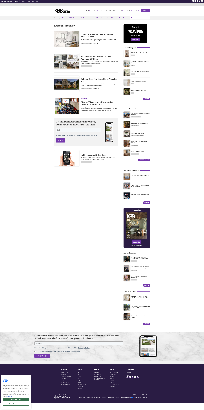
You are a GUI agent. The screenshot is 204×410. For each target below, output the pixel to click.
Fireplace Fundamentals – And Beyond (138, 316)
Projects (104, 10)
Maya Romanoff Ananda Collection (139, 123)
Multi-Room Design (82, 384)
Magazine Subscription (115, 372)
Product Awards (97, 374)
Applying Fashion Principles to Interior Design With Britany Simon (140, 257)
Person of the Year (97, 376)
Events (120, 10)
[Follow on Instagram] (195, 1)
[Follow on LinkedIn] (197, 1)
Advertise (16, 1)
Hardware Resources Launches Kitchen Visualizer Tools (97, 35)
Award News (63, 374)
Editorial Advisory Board (115, 384)
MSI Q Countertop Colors (137, 151)
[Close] (29, 377)
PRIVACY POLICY (145, 397)
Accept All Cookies (16, 399)
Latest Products (144, 160)
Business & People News (86, 43)
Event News (63, 378)
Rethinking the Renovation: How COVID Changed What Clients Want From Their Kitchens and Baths (140, 297)
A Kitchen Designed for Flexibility (139, 53)
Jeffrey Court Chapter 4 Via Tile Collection (139, 142)
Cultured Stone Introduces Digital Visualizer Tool (99, 80)
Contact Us (128, 372)
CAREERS (85, 397)
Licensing (23, 1)
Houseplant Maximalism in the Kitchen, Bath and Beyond (105, 17)
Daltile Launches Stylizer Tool (93, 154)
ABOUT (80, 397)
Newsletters (112, 386)
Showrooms (80, 388)
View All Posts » (64, 372)
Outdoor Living (134, 145)
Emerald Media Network (6, 1)
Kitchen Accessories (135, 116)
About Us (112, 376)
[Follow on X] (200, 1)
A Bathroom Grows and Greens (138, 90)
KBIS (29, 1)
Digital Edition (113, 374)
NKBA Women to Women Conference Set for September (140, 185)
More (136, 10)
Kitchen (133, 55)
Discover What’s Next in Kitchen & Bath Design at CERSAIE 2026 (97, 103)
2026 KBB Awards (74, 17)
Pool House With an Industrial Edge (140, 71)
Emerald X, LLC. (138, 394)
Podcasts (63, 380)
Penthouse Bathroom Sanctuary (138, 81)
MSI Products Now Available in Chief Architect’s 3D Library (96, 57)
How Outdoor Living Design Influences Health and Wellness (140, 307)
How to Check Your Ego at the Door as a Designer (140, 276)
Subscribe (146, 10)
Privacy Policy (9, 396)
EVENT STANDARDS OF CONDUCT (111, 397)
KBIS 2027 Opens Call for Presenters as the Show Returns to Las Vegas (140, 195)
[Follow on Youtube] (202, 1)
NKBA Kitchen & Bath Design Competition (100, 379)
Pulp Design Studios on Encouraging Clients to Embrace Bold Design (140, 267)
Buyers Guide (113, 382)
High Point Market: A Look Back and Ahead (140, 176)
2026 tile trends (85, 17)
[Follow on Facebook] (193, 1)
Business (79, 376)
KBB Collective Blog (65, 382)
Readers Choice (97, 372)
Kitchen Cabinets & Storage (137, 135)
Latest (87, 10)
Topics (95, 10)
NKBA (37, 1)
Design (79, 378)
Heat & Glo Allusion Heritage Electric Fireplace (140, 113)
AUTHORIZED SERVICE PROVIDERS (96, 397)
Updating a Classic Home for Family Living (140, 62)
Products (112, 10)
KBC (33, 1)
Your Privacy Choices (125, 397)
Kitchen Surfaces (135, 125)
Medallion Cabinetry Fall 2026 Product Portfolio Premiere (138, 132)
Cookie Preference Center (16, 403)
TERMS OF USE (137, 397)
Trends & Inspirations (65, 384)
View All (146, 98)
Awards (128, 10)
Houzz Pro (64, 17)
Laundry (79, 380)
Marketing (80, 382)
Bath (132, 83)
